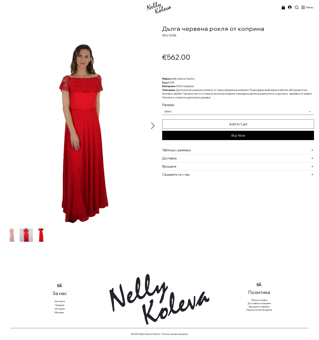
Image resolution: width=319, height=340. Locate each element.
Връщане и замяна (259, 306)
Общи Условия (259, 300)
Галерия (59, 305)
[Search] (296, 7)
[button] (283, 7)
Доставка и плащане (259, 303)
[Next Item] (153, 125)
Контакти (60, 301)
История (60, 308)
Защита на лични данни (259, 309)
